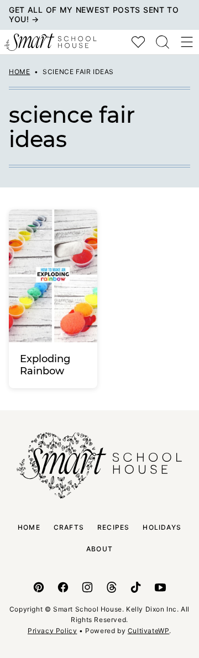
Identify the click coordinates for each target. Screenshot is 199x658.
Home (19, 71)
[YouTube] (160, 587)
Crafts (69, 527)
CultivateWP (149, 630)
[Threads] (112, 587)
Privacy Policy (52, 630)
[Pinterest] (39, 587)
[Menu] (187, 42)
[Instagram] (87, 587)
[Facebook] (63, 587)
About (99, 549)
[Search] (162, 42)
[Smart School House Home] (50, 42)
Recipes (113, 527)
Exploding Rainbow (45, 365)
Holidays (162, 527)
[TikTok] (136, 587)
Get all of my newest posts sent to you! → (94, 14)
